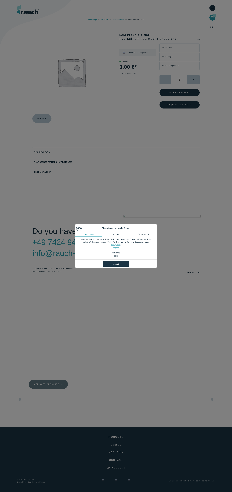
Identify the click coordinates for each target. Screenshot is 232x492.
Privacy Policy (116, 245)
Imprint (116, 247)
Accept (116, 264)
